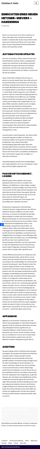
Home (27, 441)
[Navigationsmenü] (36, 3)
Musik (10, 443)
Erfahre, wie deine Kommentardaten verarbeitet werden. (18, 426)
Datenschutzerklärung (16, 441)
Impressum (34, 441)
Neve (3, 447)
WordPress (16, 447)
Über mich (23, 443)
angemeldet (13, 414)
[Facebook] (2, 224)
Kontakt (3, 443)
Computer (4, 441)
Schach (16, 443)
